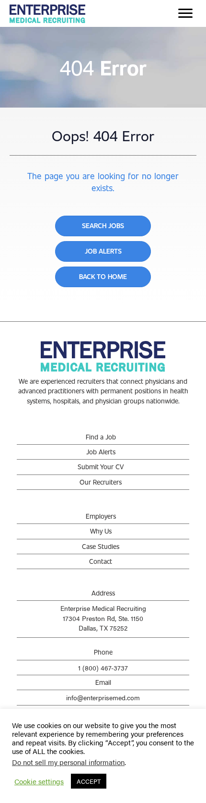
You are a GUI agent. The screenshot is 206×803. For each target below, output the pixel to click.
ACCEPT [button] (89, 781)
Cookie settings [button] (39, 781)
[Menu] (185, 13)
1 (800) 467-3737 (103, 667)
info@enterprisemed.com (103, 697)
